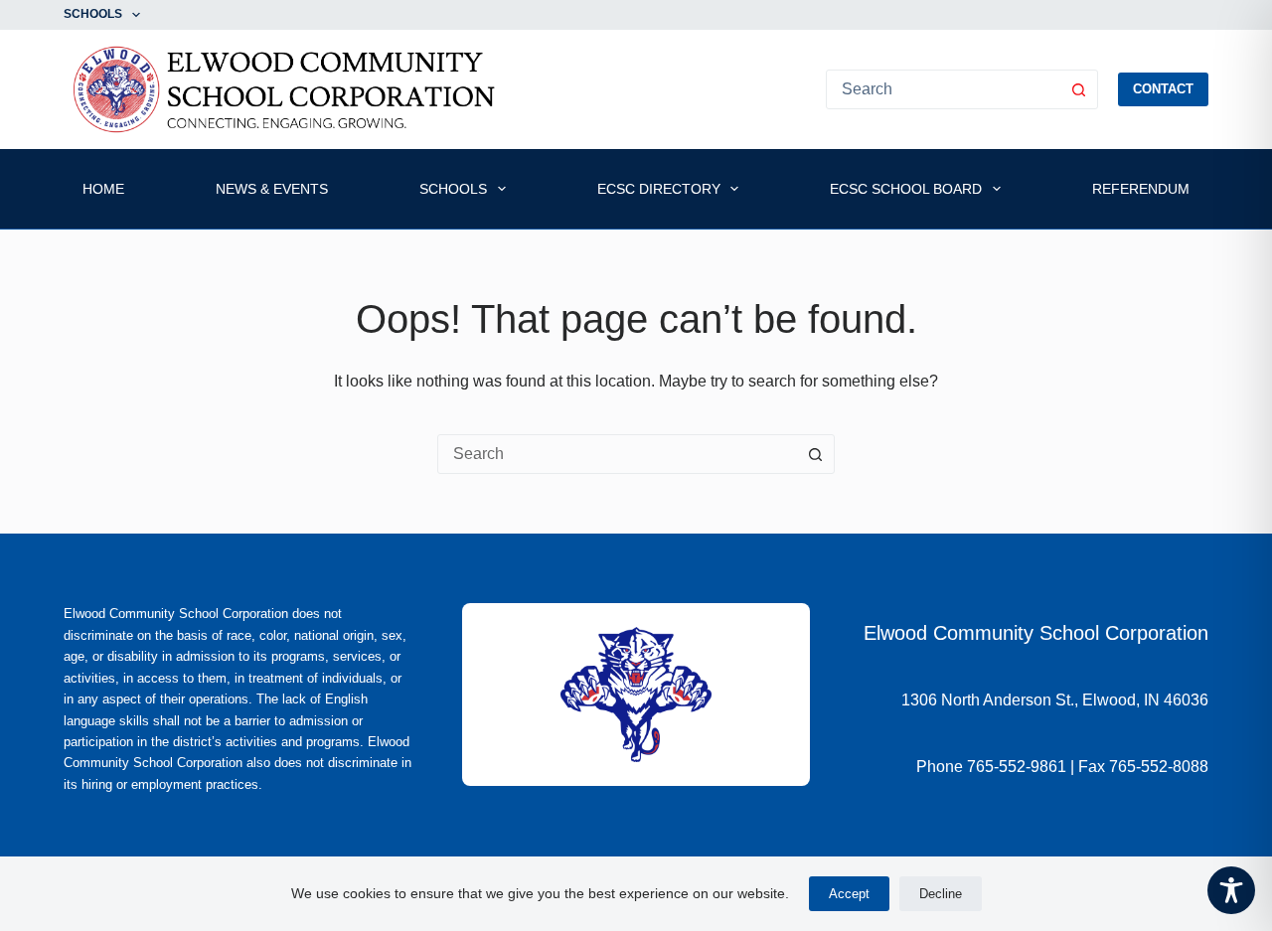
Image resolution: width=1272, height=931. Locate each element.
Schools (93, 14)
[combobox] (617, 454)
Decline (940, 893)
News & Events (272, 189)
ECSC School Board (906, 189)
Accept (849, 893)
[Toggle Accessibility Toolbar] (1231, 890)
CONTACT (1163, 88)
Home (103, 189)
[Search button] (1078, 89)
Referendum (1141, 189)
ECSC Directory (658, 189)
